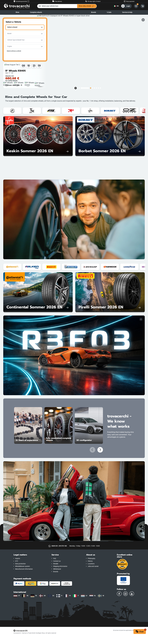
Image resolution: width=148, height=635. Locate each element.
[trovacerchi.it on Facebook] (119, 593)
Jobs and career (93, 566)
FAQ (54, 558)
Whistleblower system (22, 566)
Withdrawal (57, 569)
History (90, 561)
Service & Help (127, 12)
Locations (91, 564)
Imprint (17, 558)
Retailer (55, 564)
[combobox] (25, 27)
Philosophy (91, 558)
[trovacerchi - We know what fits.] (16, 6)
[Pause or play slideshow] (75, 88)
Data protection (20, 564)
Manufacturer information (24, 569)
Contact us (57, 561)
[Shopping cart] (142, 6)
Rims (17, 12)
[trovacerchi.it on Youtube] (131, 593)
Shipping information (60, 566)
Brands (93, 12)
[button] (31, 555)
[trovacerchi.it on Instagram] (125, 593)
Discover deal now (12, 85)
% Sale (109, 12)
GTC (16, 561)
